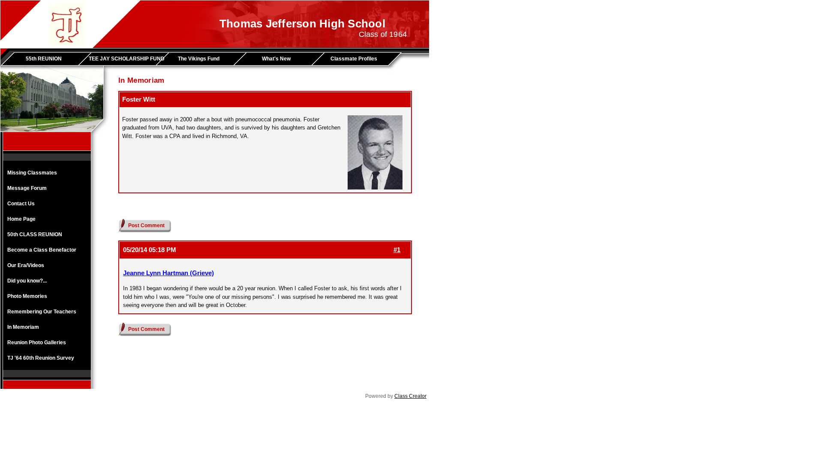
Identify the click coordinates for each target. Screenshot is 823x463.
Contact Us (21, 204)
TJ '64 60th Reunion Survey (40, 358)
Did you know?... (27, 281)
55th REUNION (44, 59)
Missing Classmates (32, 173)
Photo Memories (27, 296)
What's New (276, 59)
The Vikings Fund (198, 59)
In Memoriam (23, 327)
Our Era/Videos (25, 265)
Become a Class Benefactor (41, 250)
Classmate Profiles (353, 59)
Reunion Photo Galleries (36, 343)
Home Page (21, 219)
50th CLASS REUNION (34, 235)
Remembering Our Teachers (41, 312)
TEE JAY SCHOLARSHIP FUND (125, 59)
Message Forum (27, 188)
